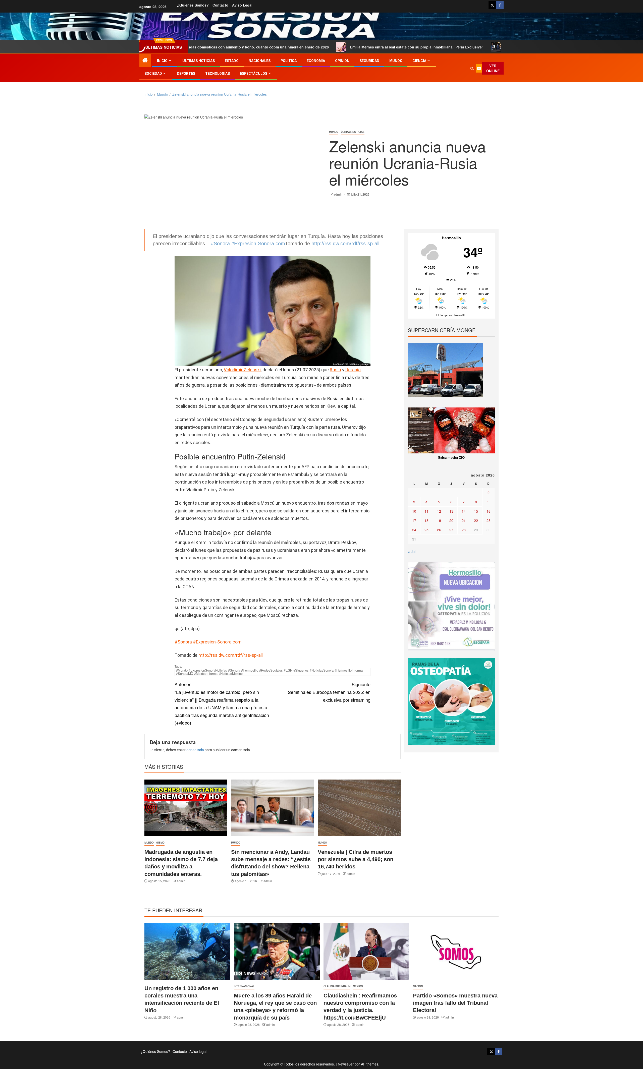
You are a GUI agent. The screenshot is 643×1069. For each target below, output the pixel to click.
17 (414, 520)
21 (464, 520)
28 (464, 529)
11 (426, 511)
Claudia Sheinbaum (337, 986)
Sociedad (153, 74)
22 (476, 520)
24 (414, 529)
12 (439, 511)
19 (439, 520)
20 (451, 520)
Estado (232, 61)
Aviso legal (242, 5)
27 (451, 529)
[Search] (471, 68)
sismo (160, 842)
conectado (195, 750)
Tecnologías (217, 74)
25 (426, 529)
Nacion (418, 986)
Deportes (186, 74)
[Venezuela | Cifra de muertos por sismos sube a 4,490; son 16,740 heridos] (359, 808)
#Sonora (220, 243)
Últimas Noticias (198, 61)
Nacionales (260, 61)
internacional (244, 986)
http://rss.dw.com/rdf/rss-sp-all (345, 243)
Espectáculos (253, 74)
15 (476, 511)
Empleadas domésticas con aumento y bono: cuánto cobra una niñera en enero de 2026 (196, 46)
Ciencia (419, 61)
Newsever (346, 1063)
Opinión (342, 61)
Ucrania (353, 369)
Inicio (162, 61)
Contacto (220, 5)
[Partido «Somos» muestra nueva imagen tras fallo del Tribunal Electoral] (456, 951)
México (358, 986)
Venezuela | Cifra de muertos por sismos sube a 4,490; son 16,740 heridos (355, 859)
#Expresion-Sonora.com (258, 243)
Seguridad (369, 61)
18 (426, 520)
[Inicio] (145, 60)
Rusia (335, 369)
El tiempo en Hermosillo (451, 315)
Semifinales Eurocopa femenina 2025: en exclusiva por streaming (329, 692)
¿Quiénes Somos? (193, 5)
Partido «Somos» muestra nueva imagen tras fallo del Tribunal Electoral (455, 1003)
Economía (316, 61)
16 (489, 511)
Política (289, 61)
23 (489, 520)
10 (414, 511)
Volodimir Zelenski (242, 369)
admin (338, 194)
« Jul (411, 551)
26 (439, 529)
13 (451, 511)
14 (464, 511)
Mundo (395, 61)
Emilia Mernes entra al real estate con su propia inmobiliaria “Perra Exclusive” (360, 46)
